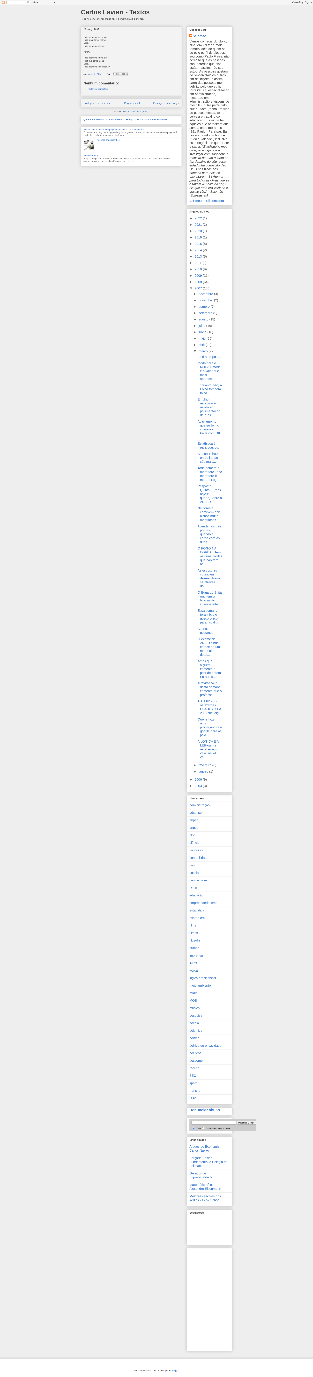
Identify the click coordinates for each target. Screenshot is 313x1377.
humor (194, 948)
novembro (206, 300)
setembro (206, 313)
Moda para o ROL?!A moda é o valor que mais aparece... (209, 371)
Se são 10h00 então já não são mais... (208, 457)
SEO (192, 1075)
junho (203, 332)
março (204, 351)
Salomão (199, 36)
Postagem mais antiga (166, 103)
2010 (199, 269)
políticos (195, 1053)
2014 (199, 250)
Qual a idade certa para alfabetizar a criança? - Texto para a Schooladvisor (125, 119)
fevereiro (205, 765)
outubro (205, 306)
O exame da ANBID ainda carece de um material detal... (209, 646)
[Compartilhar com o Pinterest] (126, 74)
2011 (198, 263)
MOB (193, 1000)
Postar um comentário (98, 89)
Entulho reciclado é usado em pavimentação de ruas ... (209, 407)
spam (193, 1083)
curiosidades (198, 880)
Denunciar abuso (204, 1110)
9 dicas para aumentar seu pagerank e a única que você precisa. (114, 129)
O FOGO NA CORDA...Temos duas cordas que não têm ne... (210, 556)
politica (194, 1038)
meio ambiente (200, 985)
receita (194, 1068)
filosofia (194, 940)
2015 (199, 244)
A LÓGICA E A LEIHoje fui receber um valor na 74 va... (208, 749)
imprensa (196, 955)
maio (203, 338)
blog (192, 835)
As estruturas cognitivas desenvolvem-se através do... (209, 578)
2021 (199, 224)
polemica (195, 1030)
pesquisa (195, 1015)
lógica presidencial (202, 978)
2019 (199, 237)
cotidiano (195, 873)
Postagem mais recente (97, 103)
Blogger (175, 1370)
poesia (194, 1023)
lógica (193, 970)
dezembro (206, 294)
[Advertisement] (202, 1299)
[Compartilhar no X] (120, 74)
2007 (199, 288)
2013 (199, 256)
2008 (199, 282)
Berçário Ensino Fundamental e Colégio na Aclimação (208, 1162)
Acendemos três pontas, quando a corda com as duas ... (209, 534)
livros (193, 963)
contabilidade (198, 858)
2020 (199, 231)
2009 (199, 275)
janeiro (204, 771)
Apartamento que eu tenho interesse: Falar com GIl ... (209, 429)
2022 (199, 218)
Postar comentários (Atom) (135, 111)
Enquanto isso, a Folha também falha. (210, 389)
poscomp (196, 1060)
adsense (195, 812)
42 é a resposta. (209, 357)
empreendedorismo (203, 903)
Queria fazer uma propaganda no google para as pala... (210, 727)
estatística (196, 910)
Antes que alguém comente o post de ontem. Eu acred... (210, 669)
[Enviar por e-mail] (114, 74)
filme (192, 925)
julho (202, 326)
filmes (193, 933)
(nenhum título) (90, 155)
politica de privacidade (205, 1045)
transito (194, 1090)
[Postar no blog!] (117, 74)
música (194, 1008)
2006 (199, 779)
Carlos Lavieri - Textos (115, 12)
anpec (193, 827)
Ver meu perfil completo (206, 201)
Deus (193, 888)
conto (193, 865)
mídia (193, 993)
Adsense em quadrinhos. (108, 140)
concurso (196, 850)
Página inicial (132, 103)
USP (192, 1098)
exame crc (197, 918)
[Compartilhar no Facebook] (123, 74)
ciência (194, 842)
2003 (199, 786)
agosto (204, 319)
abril (202, 345)
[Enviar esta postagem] (108, 74)
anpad (193, 820)
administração (199, 805)
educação (196, 895)
